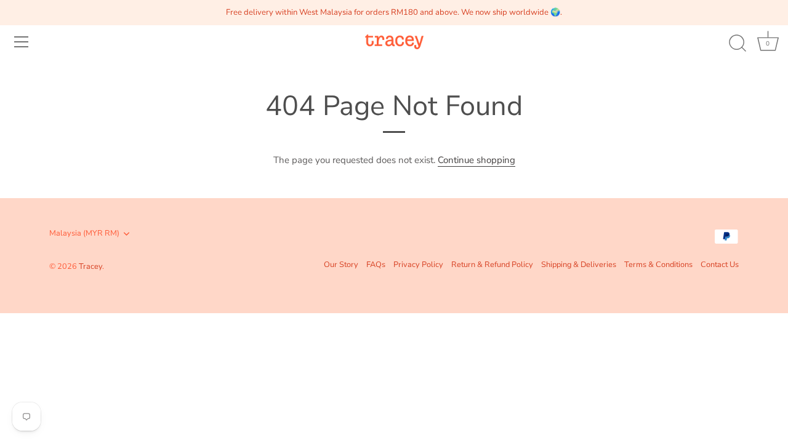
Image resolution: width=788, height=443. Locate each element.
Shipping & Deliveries (578, 264)
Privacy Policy (418, 264)
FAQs (375, 264)
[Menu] (21, 41)
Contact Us (720, 264)
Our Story (341, 264)
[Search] (737, 43)
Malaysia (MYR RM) (84, 234)
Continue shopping (476, 160)
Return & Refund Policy (492, 264)
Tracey (90, 266)
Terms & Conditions (658, 264)
